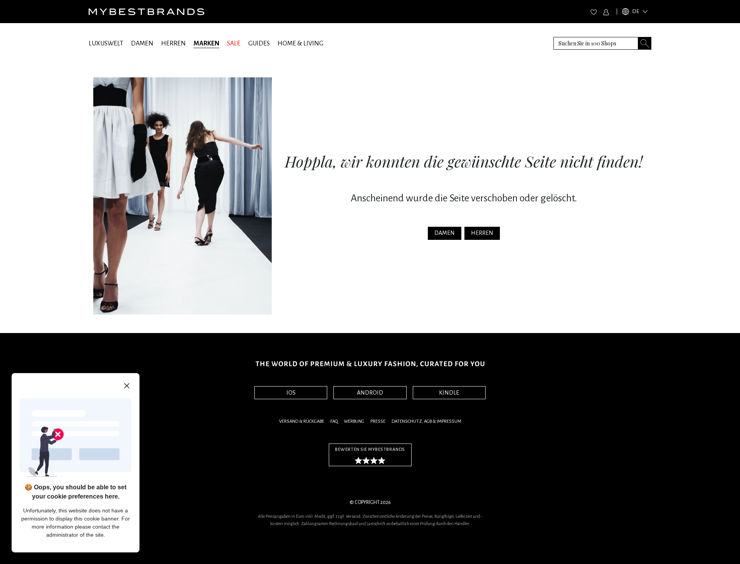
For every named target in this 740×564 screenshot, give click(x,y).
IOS (291, 393)
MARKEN (206, 43)
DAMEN (142, 43)
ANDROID (370, 393)
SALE (233, 43)
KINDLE (449, 393)
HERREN (173, 43)
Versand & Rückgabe (301, 421)
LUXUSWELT (106, 43)
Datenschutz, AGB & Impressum (426, 421)
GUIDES (259, 43)
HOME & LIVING (300, 43)
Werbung (354, 421)
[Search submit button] (644, 43)
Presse (377, 421)
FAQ (334, 421)
